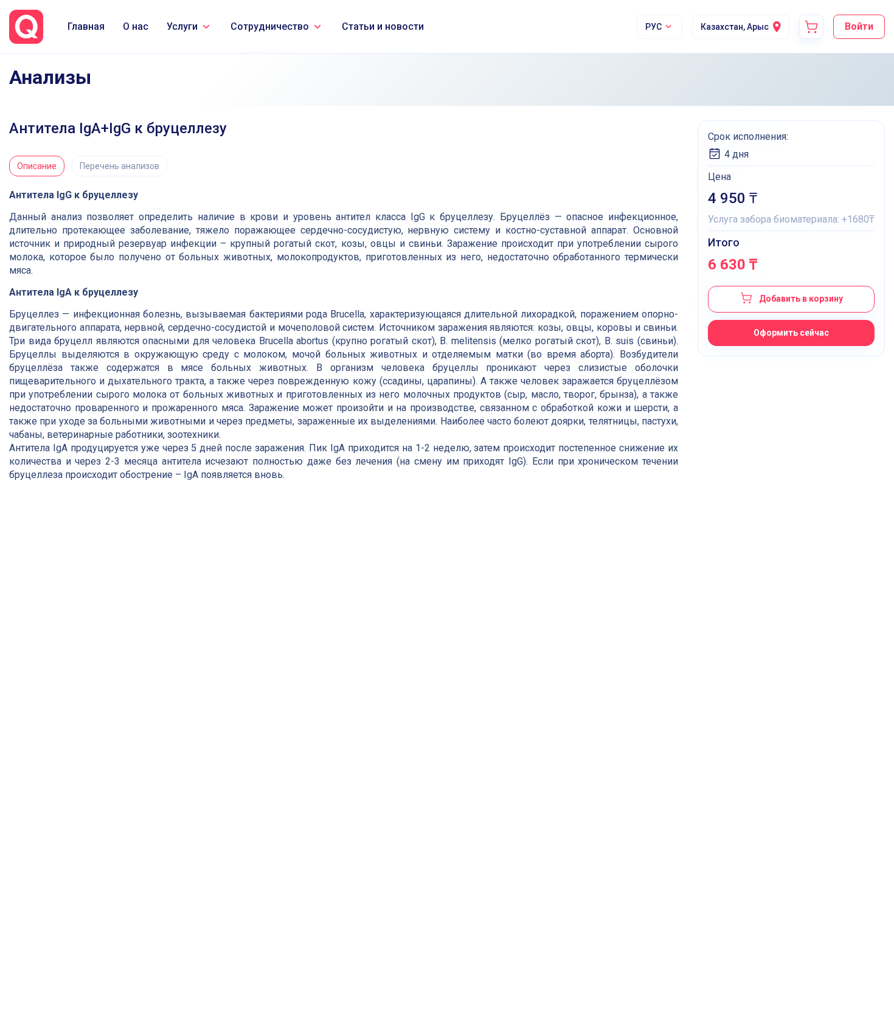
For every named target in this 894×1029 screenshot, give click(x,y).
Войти (859, 26)
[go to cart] (811, 27)
